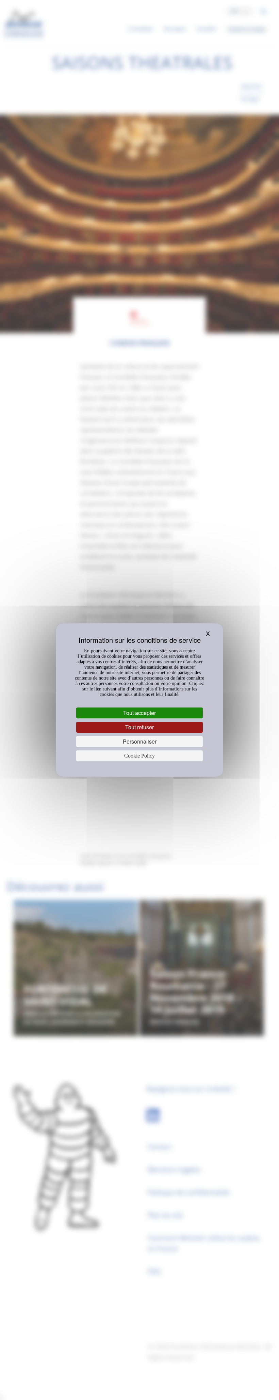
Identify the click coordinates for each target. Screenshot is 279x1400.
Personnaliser (140, 741)
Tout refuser (139, 727)
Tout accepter (139, 713)
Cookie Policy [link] (139, 756)
